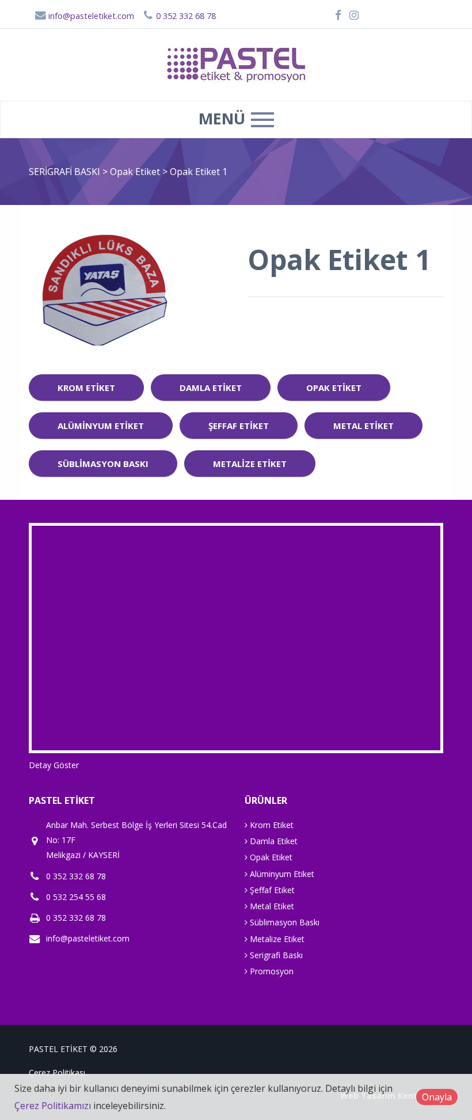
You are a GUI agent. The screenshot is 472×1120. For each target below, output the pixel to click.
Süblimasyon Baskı (103, 463)
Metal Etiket (363, 425)
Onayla (437, 1097)
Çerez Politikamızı (52, 1105)
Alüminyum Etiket (101, 425)
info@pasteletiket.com (90, 15)
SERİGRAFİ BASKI (64, 171)
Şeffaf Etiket (238, 425)
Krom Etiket (86, 387)
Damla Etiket (211, 387)
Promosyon (271, 971)
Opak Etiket (136, 171)
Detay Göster (54, 765)
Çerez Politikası (57, 1072)
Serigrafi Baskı (275, 955)
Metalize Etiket (250, 463)
